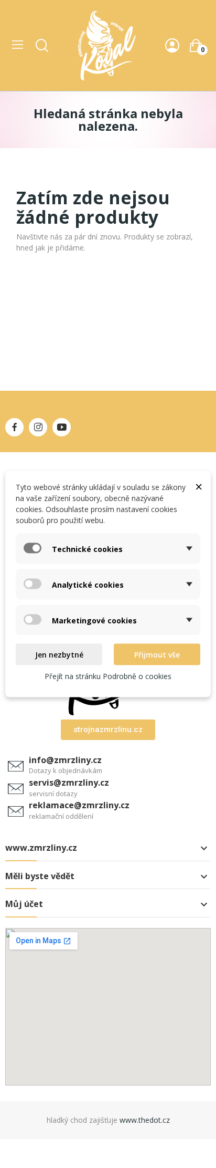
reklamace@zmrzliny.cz (79, 805)
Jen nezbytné (59, 655)
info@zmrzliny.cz (65, 760)
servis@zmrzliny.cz (69, 782)
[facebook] (14, 427)
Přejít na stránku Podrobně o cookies (108, 676)
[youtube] (61, 427)
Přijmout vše (157, 655)
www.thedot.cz (145, 1120)
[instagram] (38, 427)
